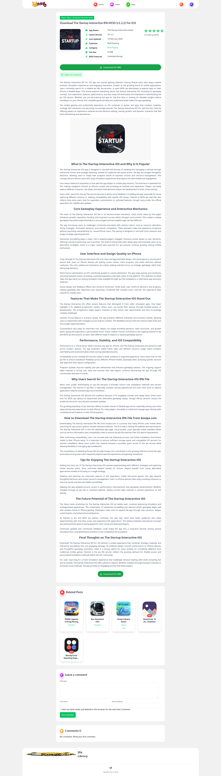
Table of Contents (72, 74)
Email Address (117, 701)
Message (63, 681)
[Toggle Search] (191, 4)
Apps (133, 4)
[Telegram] (110, 767)
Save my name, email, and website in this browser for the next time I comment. (96, 709)
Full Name (64, 701)
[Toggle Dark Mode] (181, 4)
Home (101, 4)
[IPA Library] (38, 4)
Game (117, 4)
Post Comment (68, 715)
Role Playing (113, 47)
